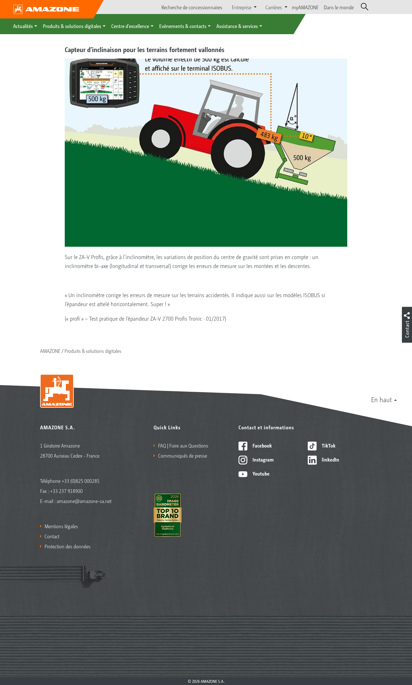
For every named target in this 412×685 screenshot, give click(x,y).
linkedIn (330, 459)
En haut (381, 399)
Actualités (23, 25)
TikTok (328, 445)
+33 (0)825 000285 (80, 480)
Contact (52, 536)
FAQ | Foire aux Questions (183, 445)
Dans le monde (339, 7)
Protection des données (68, 546)
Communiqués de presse (182, 455)
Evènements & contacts (182, 25)
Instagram (262, 459)
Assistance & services (237, 25)
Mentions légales (61, 525)
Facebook (261, 445)
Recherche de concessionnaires (191, 7)
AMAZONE (50, 350)
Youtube (260, 473)
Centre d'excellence (130, 25)
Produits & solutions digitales (72, 25)
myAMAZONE (305, 7)
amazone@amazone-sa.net (84, 500)
